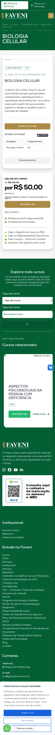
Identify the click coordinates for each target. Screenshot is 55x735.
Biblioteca (7, 534)
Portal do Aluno (11, 530)
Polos (5, 558)
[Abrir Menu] (51, 16)
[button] (42, 135)
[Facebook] (9, 470)
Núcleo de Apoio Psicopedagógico (21, 604)
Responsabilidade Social (15, 611)
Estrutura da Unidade (14, 593)
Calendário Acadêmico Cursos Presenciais (25, 576)
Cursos (14, 25)
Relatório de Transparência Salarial (21, 635)
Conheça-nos (9, 583)
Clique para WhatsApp (39, 5)
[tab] (27, 126)
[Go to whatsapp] (7, 728)
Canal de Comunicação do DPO (19, 579)
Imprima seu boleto (13, 537)
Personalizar (27, 721)
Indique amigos (10, 5)
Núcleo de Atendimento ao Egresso (22, 614)
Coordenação (10, 586)
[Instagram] (3, 470)
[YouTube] (16, 470)
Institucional (8, 565)
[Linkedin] (21, 470)
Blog (4, 642)
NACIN (6, 597)
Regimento (8, 607)
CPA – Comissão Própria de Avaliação (23, 590)
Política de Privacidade (15, 639)
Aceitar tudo (27, 713)
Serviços (7, 562)
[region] (27, 708)
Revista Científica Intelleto (16, 625)
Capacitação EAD (29, 25)
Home (5, 25)
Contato (6, 646)
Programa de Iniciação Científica (20, 600)
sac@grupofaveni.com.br (16, 676)
